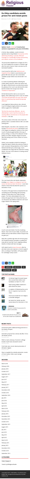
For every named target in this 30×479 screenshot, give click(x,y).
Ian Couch (17, 267)
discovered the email (12, 128)
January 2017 (5, 387)
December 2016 (6, 390)
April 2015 (4, 437)
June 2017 (4, 379)
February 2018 (5, 366)
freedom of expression (8, 90)
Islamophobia (6, 270)
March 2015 (5, 440)
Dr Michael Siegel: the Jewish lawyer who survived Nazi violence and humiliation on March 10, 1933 (18, 279)
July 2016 (4, 398)
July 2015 (4, 429)
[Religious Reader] (12, 6)
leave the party (17, 247)
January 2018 (5, 369)
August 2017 (5, 377)
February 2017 (5, 384)
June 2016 (4, 400)
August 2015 (5, 427)
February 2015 (5, 443)
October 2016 (5, 392)
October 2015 (5, 421)
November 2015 (6, 419)
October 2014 (5, 450)
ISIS (23, 267)
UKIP (14, 270)
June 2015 (4, 432)
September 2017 (6, 374)
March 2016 (5, 408)
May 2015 (4, 435)
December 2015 (6, 416)
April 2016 (4, 406)
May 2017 (4, 382)
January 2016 (5, 414)
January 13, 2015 (7, 19)
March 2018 (5, 363)
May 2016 (4, 403)
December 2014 (6, 448)
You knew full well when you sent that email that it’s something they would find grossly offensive (14, 99)
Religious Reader (17, 19)
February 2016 (5, 411)
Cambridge (8, 267)
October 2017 (5, 371)
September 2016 (6, 395)
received (12, 47)
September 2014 (6, 453)
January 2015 (5, 445)
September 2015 (6, 424)
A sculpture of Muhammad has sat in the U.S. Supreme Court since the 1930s (18, 291)
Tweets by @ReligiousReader (9, 464)
